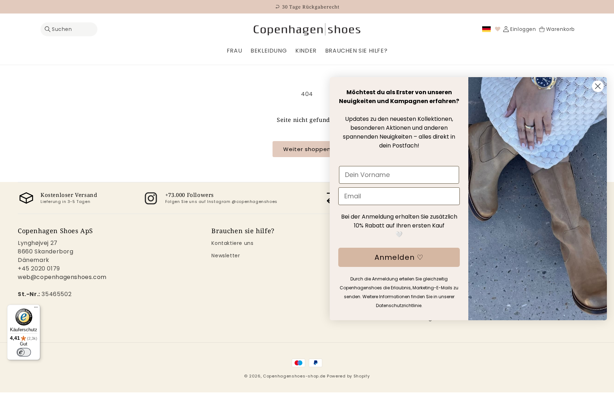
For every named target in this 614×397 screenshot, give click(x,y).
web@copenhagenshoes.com (62, 277)
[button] (69, 29)
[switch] (24, 352)
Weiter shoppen (307, 149)
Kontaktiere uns (232, 243)
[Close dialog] (598, 86)
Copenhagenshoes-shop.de (294, 376)
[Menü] (36, 309)
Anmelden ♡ (399, 257)
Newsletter (225, 255)
